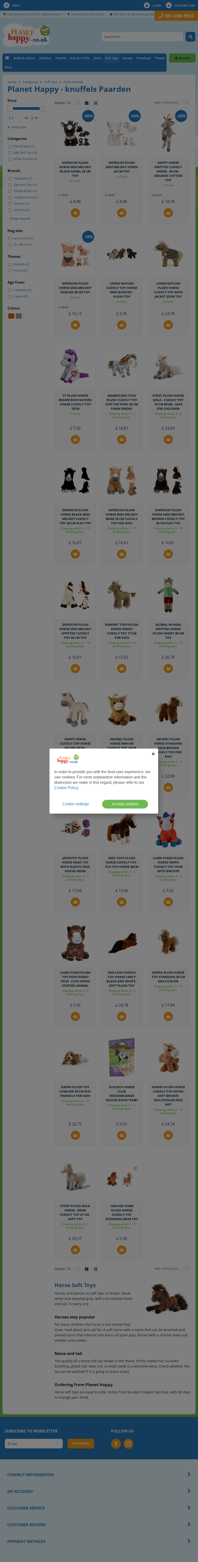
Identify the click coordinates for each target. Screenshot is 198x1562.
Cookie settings (75, 804)
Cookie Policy (66, 788)
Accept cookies (125, 804)
